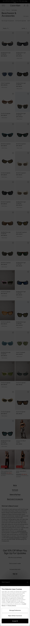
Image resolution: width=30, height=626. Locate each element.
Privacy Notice (12, 605)
